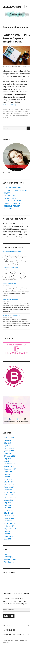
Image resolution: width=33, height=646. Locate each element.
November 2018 (10, 456)
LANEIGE (16, 111)
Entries (8, 557)
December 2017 (9, 464)
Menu (27, 6)
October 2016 (9, 495)
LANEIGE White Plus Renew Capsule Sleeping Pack (16, 38)
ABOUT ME (7, 625)
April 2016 (8, 510)
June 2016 (7, 505)
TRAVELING (8, 209)
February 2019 (9, 448)
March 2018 (8, 461)
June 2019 (7, 440)
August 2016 (8, 500)
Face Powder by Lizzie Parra (10, 299)
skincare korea (17, 115)
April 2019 (8, 446)
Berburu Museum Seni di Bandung (12, 251)
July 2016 (7, 503)
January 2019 (9, 451)
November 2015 (9, 523)
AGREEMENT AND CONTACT (13, 634)
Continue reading (9, 105)
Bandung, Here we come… (10, 283)
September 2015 (10, 528)
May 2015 (7, 534)
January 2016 (9, 518)
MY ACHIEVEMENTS (10, 630)
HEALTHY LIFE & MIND (12, 201)
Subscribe (8, 616)
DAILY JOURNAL (10, 196)
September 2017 (10, 469)
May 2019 (7, 443)
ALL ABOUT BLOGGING (12, 188)
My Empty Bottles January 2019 (11, 315)
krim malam (9, 111)
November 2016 (9, 492)
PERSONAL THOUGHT (12, 206)
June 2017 (7, 474)
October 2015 (9, 526)
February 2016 (9, 516)
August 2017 (8, 471)
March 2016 (8, 513)
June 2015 (7, 531)
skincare (9, 115)
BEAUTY (15, 109)
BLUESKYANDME (12, 7)
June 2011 (7, 539)
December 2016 (9, 490)
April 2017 (8, 479)
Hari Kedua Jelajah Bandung (10, 267)
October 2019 (9, 438)
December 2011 (9, 536)
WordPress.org (9, 562)
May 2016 (7, 508)
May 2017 (7, 477)
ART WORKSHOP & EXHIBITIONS (16, 190)
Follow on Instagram (17, 582)
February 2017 (9, 484)
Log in (6, 554)
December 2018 (9, 453)
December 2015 (9, 521)
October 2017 (9, 466)
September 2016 (10, 497)
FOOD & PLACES (10, 198)
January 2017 (9, 487)
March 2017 (8, 482)
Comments (9, 559)
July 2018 (7, 459)
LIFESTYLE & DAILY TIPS (13, 203)
